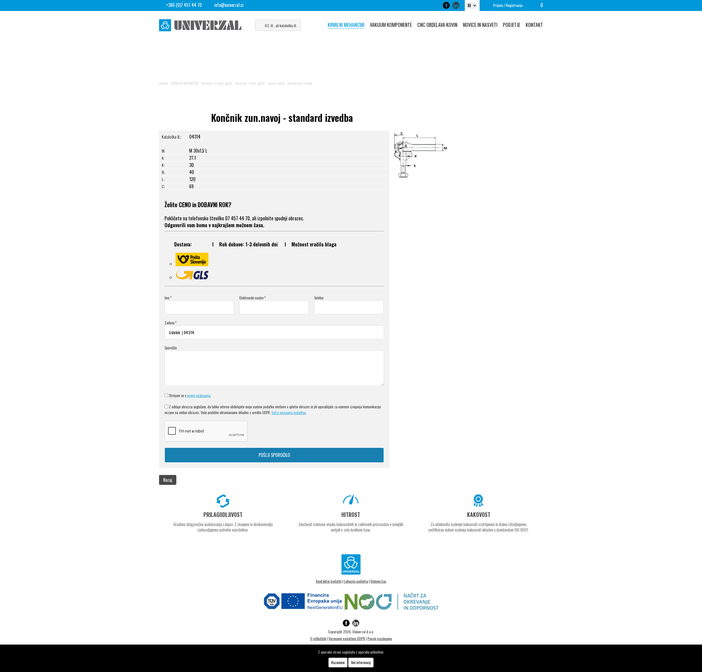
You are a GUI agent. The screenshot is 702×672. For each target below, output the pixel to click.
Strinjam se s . (190, 395)
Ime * (168, 297)
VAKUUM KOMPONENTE (391, 24)
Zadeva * (171, 322)
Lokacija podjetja (356, 581)
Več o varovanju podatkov (288, 412)
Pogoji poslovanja (379, 638)
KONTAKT (534, 24)
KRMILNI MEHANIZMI (346, 24)
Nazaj (167, 480)
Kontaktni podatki (328, 581)
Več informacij (361, 662)
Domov (163, 83)
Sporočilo (171, 347)
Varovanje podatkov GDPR (347, 638)
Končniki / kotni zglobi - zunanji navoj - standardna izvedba (274, 83)
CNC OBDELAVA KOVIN (437, 24)
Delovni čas (378, 581)
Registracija (514, 5)
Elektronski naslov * (252, 297)
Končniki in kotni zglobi (217, 83)
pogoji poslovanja (198, 395)
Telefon (319, 297)
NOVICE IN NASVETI (480, 24)
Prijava (498, 5)
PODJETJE (511, 24)
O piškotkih (318, 638)
